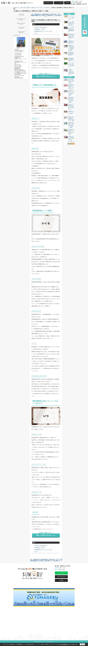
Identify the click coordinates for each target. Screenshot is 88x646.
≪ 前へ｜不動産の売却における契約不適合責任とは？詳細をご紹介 (43, 14)
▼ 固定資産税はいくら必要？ (39, 29)
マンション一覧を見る (58, 2)
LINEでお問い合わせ (48, 2)
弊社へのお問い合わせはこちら (45, 76)
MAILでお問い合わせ (61, 576)
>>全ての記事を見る (71, 141)
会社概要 (67, 2)
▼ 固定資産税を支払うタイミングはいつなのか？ (43, 31)
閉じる (82, 644)
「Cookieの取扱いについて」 (65, 644)
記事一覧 (59, 14)
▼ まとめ (36, 33)
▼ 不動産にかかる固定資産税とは (40, 27)
